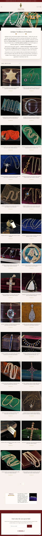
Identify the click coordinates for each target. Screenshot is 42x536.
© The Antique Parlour (21, 535)
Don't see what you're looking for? (21, 512)
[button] (4, 497)
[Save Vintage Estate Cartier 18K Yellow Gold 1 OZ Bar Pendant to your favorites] (19, 421)
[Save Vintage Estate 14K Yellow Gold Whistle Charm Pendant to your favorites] (19, 214)
